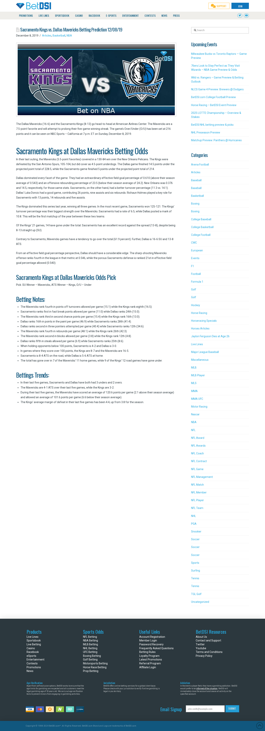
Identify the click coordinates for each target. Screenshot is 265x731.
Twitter (200, 644)
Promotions (34, 667)
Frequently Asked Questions (156, 648)
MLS (194, 383)
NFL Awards (198, 445)
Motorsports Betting (95, 663)
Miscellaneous (200, 359)
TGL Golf (196, 594)
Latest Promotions (150, 659)
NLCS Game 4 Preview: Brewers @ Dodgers (217, 89)
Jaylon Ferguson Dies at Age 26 (210, 336)
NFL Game (197, 469)
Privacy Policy (204, 655)
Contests (32, 663)
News (30, 671)
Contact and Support (208, 640)
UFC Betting (90, 651)
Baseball (196, 180)
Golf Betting (90, 659)
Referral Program (150, 663)
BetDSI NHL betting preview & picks (212, 124)
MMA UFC (197, 398)
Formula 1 (197, 281)
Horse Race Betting (95, 667)
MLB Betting (90, 644)
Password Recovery (151, 644)
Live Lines (197, 344)
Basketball (59, 35)
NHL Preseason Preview (205, 132)
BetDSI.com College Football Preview (213, 97)
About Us (201, 636)
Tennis (195, 578)
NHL (193, 516)
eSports (31, 655)
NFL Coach (197, 453)
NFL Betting (90, 636)
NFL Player (197, 500)
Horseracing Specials (204, 320)
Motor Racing (199, 406)
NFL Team (197, 508)
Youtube (201, 648)
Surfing (195, 570)
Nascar (195, 414)
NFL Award (197, 437)
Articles (46, 35)
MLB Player (198, 375)
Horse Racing (199, 313)
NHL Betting (90, 648)
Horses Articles (200, 328)
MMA (194, 391)
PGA (194, 523)
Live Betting (34, 644)
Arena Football (200, 164)
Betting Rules (147, 651)
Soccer (195, 539)
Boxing (195, 203)
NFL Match (197, 484)
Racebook (33, 651)
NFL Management (202, 476)
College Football (200, 234)
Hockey (195, 305)
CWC (194, 242)
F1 (192, 266)
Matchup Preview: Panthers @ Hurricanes (216, 140)
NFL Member (199, 492)
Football (196, 273)
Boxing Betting (92, 655)
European (197, 250)
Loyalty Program (149, 655)
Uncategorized (200, 601)
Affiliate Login (147, 667)
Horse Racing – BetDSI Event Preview (213, 105)
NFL (193, 430)
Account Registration (152, 636)
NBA (69, 35)
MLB (194, 367)
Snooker (196, 531)
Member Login (148, 640)
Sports (195, 562)
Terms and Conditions (209, 651)
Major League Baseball (205, 352)
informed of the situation (206, 688)
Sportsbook (34, 640)
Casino (31, 648)
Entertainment (35, 659)
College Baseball (201, 219)
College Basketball (202, 227)
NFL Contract (199, 461)
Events (195, 258)
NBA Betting (90, 640)
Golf (193, 289)
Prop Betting (90, 671)
